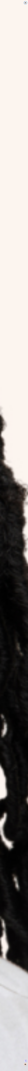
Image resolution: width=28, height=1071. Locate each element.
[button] (25, 1064)
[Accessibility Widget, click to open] (25, 1061)
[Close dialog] (25, 2)
